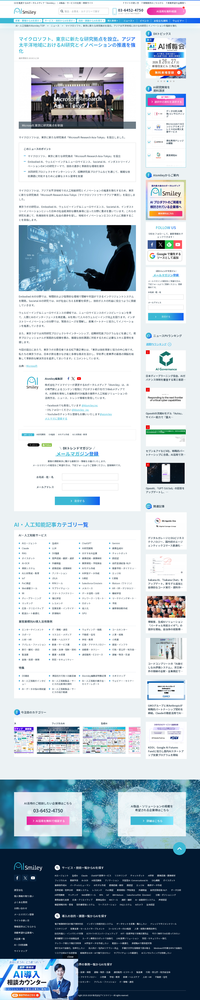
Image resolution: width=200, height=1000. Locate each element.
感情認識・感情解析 (62, 568)
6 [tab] (174, 81)
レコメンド (57, 603)
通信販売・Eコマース (92, 654)
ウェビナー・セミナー (123, 680)
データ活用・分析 (91, 593)
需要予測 (74, 880)
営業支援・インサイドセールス (65, 608)
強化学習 (56, 598)
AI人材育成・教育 (79, 434)
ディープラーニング (31, 598)
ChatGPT (87, 543)
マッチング (27, 603)
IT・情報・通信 (59, 629)
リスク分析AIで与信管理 (66, 952)
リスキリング (121, 875)
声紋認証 (163, 899)
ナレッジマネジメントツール (163, 923)
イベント (144, 20)
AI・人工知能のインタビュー (34, 682)
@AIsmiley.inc (90, 405)
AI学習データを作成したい (97, 943)
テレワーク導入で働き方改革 (68, 943)
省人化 (85, 608)
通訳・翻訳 (127, 899)
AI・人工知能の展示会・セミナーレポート (94, 682)
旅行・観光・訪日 (30, 649)
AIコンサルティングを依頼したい (156, 952)
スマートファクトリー (63, 593)
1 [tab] (158, 81)
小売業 (115, 639)
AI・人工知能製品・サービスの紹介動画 (64, 690)
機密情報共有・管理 (64, 904)
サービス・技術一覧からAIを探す (83, 867)
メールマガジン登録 (24, 914)
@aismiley (106, 414)
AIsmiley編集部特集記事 (94, 675)
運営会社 (18, 890)
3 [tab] (164, 81)
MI (23, 593)
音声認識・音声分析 (64, 890)
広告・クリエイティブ (33, 608)
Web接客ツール (29, 588)
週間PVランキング (156, 344)
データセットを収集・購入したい (131, 923)
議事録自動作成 (120, 608)
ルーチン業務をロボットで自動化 (97, 938)
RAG (24, 553)
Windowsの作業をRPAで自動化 (168, 948)
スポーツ (26, 634)
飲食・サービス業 (61, 644)
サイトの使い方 (132, 2)
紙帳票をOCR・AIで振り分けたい (95, 952)
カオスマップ (118, 675)
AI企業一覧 (19, 938)
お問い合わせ (20, 908)
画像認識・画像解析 (92, 558)
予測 (114, 603)
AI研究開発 (40, 434)
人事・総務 (117, 634)
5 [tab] (170, 81)
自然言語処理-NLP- (121, 563)
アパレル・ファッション (34, 644)
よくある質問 (20, 902)
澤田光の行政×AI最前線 (64, 675)
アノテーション (59, 573)
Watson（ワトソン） (122, 583)
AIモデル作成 (63, 434)
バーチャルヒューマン (80, 885)
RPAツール (57, 583)
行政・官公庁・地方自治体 (125, 649)
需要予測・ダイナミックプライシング (125, 568)
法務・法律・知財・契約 (64, 649)
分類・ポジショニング (166, 894)
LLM (54, 548)
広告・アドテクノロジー (94, 644)
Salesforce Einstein (92, 583)
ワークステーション (107, 904)
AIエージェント (29, 543)
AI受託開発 (96, 880)
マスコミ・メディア (62, 634)
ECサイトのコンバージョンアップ (102, 933)
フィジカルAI (61, 880)
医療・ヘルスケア (61, 639)
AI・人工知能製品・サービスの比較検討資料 (64, 682)
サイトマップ (20, 950)
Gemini (116, 543)
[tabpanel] (166, 58)
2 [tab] (161, 81)
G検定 (85, 578)
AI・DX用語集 (21, 944)
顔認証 (115, 558)
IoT (23, 578)
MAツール (113, 899)
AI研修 (151, 875)
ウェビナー (178, 20)
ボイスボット (28, 558)
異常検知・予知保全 (92, 563)
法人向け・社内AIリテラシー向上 (103, 948)
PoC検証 (26, 583)
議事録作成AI (61, 885)
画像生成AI (117, 548)
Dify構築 (156, 880)
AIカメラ (139, 904)
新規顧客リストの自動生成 (67, 938)
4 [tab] (167, 81)
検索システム (28, 568)
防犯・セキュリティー (63, 659)
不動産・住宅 (88, 634)
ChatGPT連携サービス (101, 875)
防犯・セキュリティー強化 (154, 938)
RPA (101, 894)
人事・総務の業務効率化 (145, 928)
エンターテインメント (33, 629)
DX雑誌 (25, 675)
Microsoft (31, 366)
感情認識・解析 (116, 885)
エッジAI (116, 573)
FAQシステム (126, 904)
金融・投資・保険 (30, 659)
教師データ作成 (155, 885)
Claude (25, 548)
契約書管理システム (85, 904)
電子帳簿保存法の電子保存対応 (69, 923)
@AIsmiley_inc (80, 410)
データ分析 (176, 890)
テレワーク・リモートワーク (95, 598)
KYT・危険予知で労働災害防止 (135, 933)
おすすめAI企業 (89, 553)
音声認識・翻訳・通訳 (63, 558)
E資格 (115, 578)
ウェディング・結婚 (92, 629)
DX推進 (52, 434)
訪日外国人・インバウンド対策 (69, 933)
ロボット (86, 603)
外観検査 (56, 563)
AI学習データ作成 (90, 573)
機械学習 (116, 593)
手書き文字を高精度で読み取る (136, 948)
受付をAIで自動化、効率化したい (70, 948)
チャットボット (120, 553)
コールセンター (120, 629)
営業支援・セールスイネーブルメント (87, 928)
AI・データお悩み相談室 (34, 688)
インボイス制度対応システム (100, 923)
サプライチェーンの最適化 (126, 952)
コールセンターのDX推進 (119, 928)
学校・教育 (87, 639)
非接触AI (56, 613)
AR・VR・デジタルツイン (125, 588)
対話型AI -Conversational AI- (135, 880)
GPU (84, 613)
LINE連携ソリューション (127, 938)
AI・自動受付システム (145, 899)
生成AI (55, 543)
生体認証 (150, 904)
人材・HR (27, 639)
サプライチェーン (60, 588)
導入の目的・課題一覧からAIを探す (84, 915)
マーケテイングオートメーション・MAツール (125, 598)
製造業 (25, 654)
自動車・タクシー (91, 649)
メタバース (87, 588)
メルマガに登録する (56, 418)
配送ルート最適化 (30, 613)
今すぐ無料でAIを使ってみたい (166, 933)
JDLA (54, 578)
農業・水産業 (58, 654)
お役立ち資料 (161, 20)
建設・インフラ (120, 644)
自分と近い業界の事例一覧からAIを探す (87, 964)
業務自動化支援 (62, 899)
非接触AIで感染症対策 (142, 943)
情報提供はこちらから (153, 2)
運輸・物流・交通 (121, 654)
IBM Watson (117, 894)
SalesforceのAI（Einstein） (139, 894)
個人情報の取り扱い (24, 896)
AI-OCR (25, 563)
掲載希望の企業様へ (177, 2)
